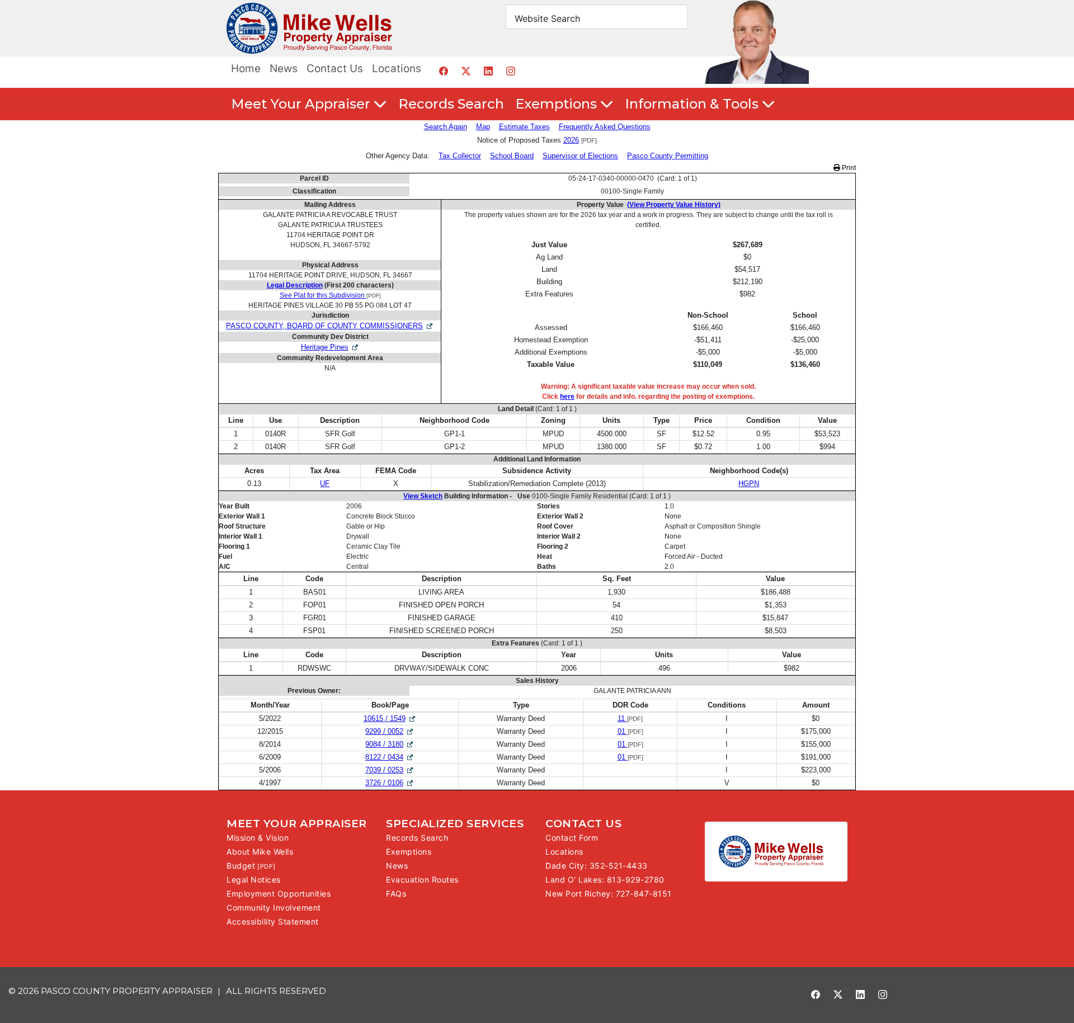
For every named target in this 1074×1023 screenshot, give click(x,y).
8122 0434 (389, 757)
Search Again (445, 126)
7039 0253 (389, 770)
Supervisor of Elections (580, 156)
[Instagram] (510, 71)
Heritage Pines (324, 347)
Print (848, 168)
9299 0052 (389, 731)
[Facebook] (443, 71)
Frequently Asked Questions (605, 126)
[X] (465, 71)
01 (623, 731)
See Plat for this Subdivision (323, 295)
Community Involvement (274, 907)
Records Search (451, 104)
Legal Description (295, 285)
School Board (512, 156)
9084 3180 (389, 744)
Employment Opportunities (279, 893)
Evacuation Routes (422, 879)
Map (483, 126)
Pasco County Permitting (667, 156)
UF (324, 483)
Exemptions (408, 851)
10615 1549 (390, 718)
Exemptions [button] (557, 104)
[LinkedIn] (488, 71)
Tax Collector (460, 156)
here (567, 396)
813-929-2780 (636, 879)
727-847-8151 (644, 893)
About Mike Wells (260, 851)
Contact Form (571, 837)
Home (246, 68)
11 (622, 718)
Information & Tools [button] (693, 104)
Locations (396, 68)
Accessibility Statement (273, 921)
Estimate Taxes (524, 126)
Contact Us (335, 68)
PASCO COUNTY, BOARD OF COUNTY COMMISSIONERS (324, 326)
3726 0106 (389, 783)
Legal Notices (254, 879)
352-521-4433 (619, 865)
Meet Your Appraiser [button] (302, 104)
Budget (241, 865)
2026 (571, 140)
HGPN (748, 483)
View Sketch (422, 496)
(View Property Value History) (673, 205)
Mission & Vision (258, 837)
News (284, 68)
